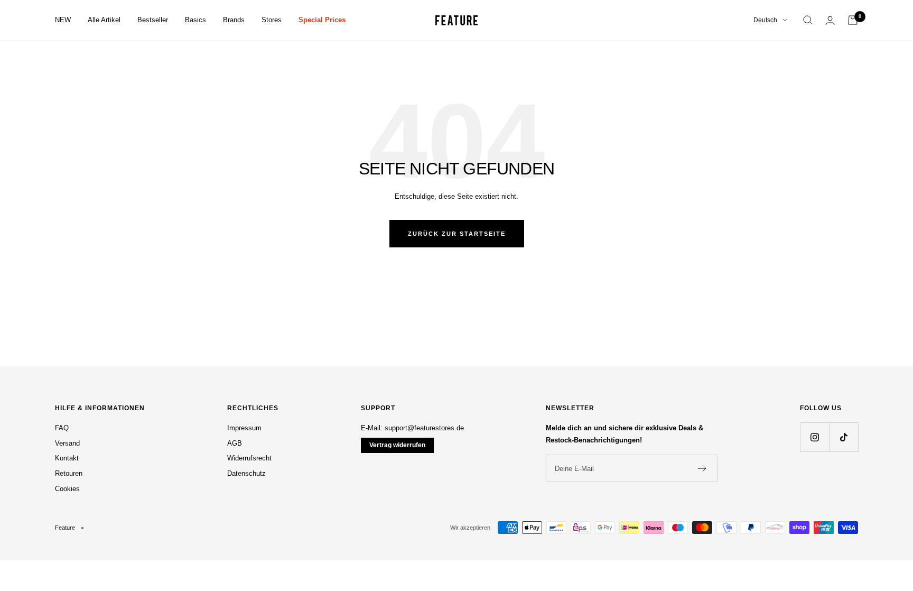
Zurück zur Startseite (457, 233)
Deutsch (765, 20)
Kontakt (67, 458)
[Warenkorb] (852, 20)
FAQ (62, 428)
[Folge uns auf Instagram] (814, 436)
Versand (67, 443)
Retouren (68, 473)
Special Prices (322, 20)
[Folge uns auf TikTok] (843, 436)
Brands (234, 20)
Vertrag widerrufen (397, 445)
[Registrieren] (702, 468)
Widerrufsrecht (249, 458)
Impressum (244, 428)
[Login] (830, 20)
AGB (234, 443)
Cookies (67, 489)
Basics (195, 20)
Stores (272, 20)
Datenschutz (246, 473)
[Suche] (808, 20)
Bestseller (152, 20)
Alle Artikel (104, 20)
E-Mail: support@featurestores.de (412, 428)
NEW (63, 20)
